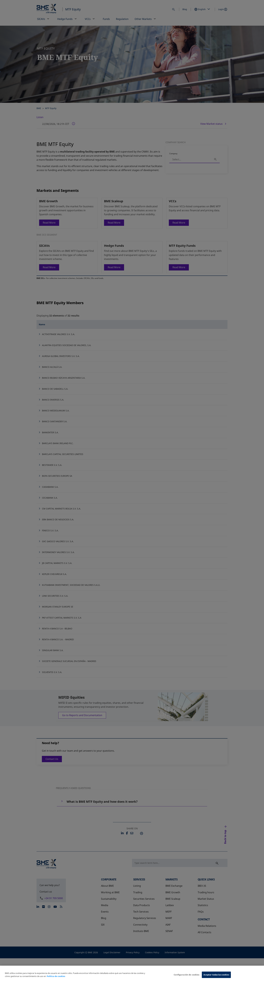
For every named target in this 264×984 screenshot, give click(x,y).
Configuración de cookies (186, 974)
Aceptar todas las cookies (216, 974)
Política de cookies (56, 976)
